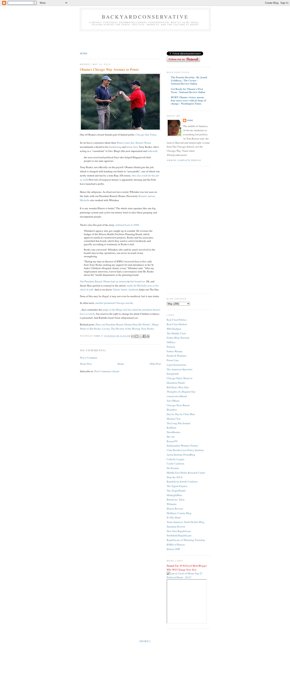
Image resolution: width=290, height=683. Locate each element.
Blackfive (172, 409)
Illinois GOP (173, 549)
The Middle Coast (176, 333)
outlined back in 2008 (127, 225)
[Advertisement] (152, 42)
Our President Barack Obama (95, 281)
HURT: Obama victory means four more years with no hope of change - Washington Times (188, 100)
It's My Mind (174, 517)
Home (121, 364)
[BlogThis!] (137, 336)
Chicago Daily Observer (179, 378)
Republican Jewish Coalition (182, 481)
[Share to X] (140, 336)
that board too (137, 281)
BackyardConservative (145, 16)
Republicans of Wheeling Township (186, 540)
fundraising (115, 147)
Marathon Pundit (176, 382)
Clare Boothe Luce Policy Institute (185, 450)
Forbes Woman (174, 351)
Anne (190, 120)
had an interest (119, 281)
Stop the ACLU (175, 477)
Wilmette (172, 504)
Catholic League (175, 459)
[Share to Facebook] (144, 336)
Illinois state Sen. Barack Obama (133, 142)
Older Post (155, 364)
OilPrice (171, 342)
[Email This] (133, 336)
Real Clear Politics (177, 319)
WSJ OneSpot (174, 329)
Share (144, 641)
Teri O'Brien (173, 400)
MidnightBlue (174, 495)
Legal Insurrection (176, 364)
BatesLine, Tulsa (175, 499)
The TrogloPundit (176, 490)
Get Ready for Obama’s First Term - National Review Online (188, 90)
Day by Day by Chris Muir (181, 414)
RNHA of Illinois (176, 544)
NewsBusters (173, 432)
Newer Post (86, 364)
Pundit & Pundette (176, 355)
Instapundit (173, 373)
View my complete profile (184, 160)
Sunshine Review (176, 526)
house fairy (132, 147)
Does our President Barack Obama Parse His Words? (123, 324)
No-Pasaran (173, 468)
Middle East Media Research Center (186, 472)
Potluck (171, 347)
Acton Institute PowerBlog (181, 454)
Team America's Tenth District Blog (185, 522)
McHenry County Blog (179, 513)
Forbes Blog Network (178, 337)
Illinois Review (175, 508)
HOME (83, 53)
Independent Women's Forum (182, 445)
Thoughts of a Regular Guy (181, 391)
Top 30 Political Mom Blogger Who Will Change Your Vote (187, 567)
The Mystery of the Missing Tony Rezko (132, 328)
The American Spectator (179, 369)
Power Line (173, 360)
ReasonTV (172, 441)
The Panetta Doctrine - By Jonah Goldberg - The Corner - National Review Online (189, 80)
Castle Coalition (175, 463)
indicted (151, 151)
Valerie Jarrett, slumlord (125, 289)
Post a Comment (88, 357)
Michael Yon (174, 418)
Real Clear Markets (177, 324)
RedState (171, 427)
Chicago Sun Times (145, 134)
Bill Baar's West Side (178, 387)
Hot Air (171, 436)
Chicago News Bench (178, 405)
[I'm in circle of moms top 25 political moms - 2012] (188, 577)
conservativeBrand (177, 396)
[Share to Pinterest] (148, 336)
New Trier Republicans (179, 531)
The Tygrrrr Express (177, 486)
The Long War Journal (178, 423)
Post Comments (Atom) (106, 371)
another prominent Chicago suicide (114, 303)
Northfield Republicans (179, 535)
